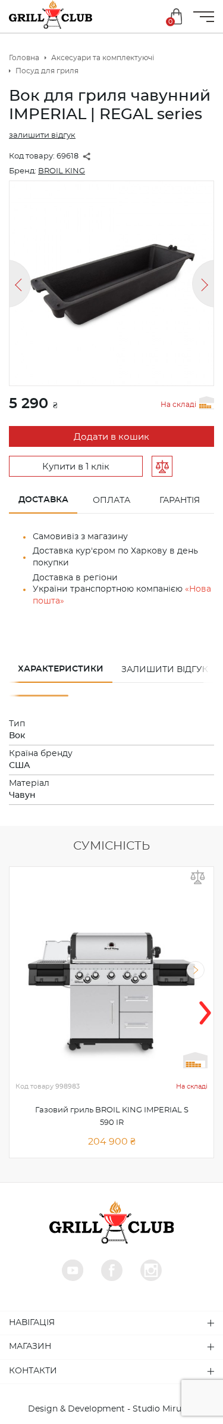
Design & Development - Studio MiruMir (111, 1409)
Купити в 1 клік (75, 466)
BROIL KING (61, 171)
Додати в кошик (111, 437)
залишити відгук (42, 135)
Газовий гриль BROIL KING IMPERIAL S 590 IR (112, 1116)
